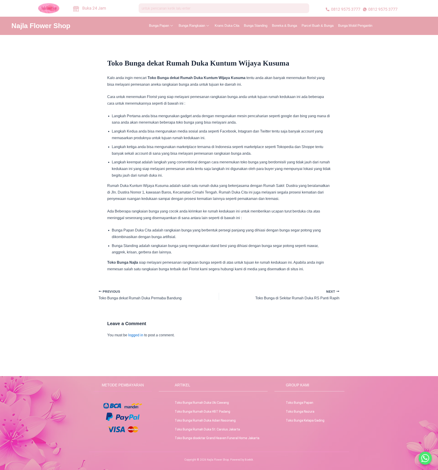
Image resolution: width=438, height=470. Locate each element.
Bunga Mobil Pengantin (355, 25)
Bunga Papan (159, 25)
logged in (135, 335)
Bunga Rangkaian (192, 25)
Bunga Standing (255, 25)
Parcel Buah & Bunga (318, 25)
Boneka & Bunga (284, 25)
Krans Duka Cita (227, 25)
